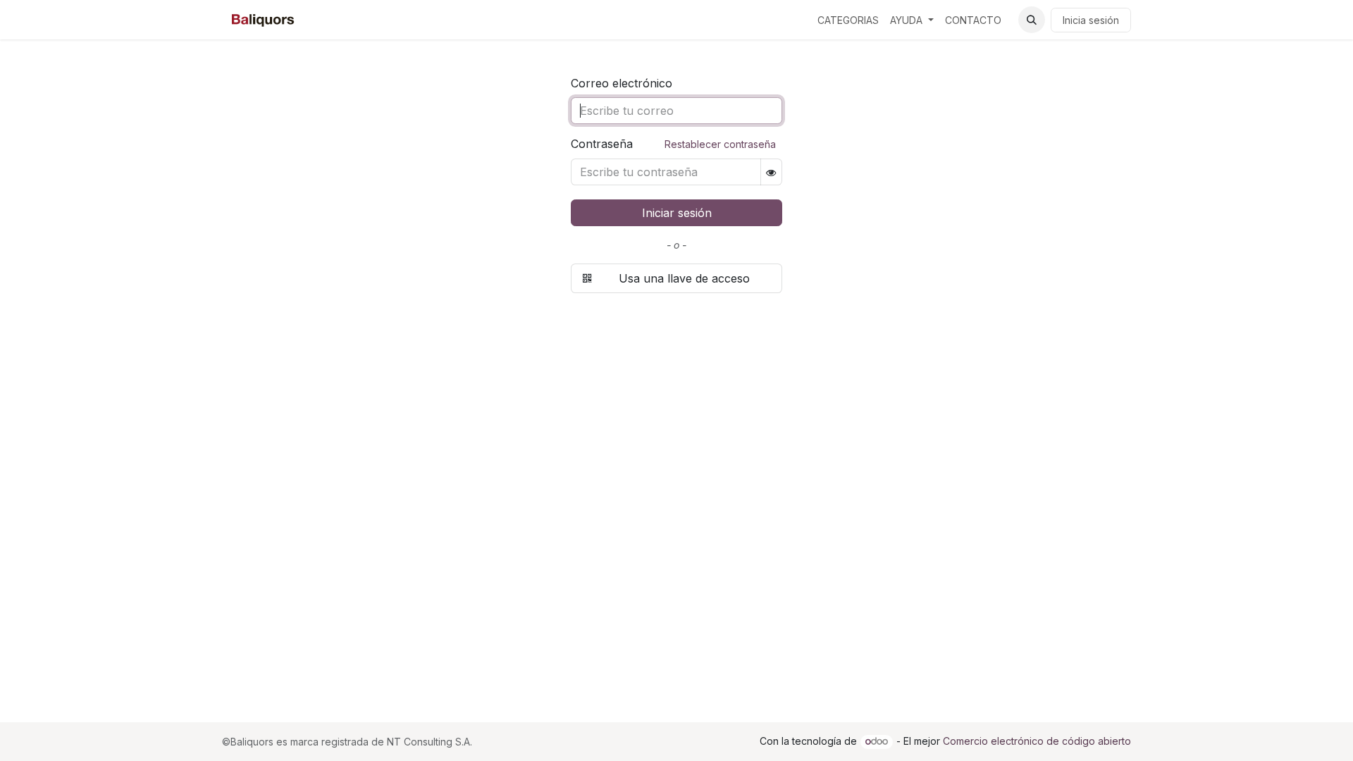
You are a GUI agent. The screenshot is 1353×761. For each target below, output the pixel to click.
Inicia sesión (1091, 20)
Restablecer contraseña (720, 144)
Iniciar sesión (677, 213)
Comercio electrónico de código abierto (1037, 741)
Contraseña (673, 144)
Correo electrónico (621, 83)
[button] (1031, 19)
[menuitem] (848, 20)
